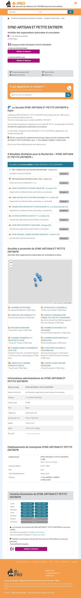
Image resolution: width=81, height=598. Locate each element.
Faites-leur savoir (38, 535)
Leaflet (55, 303)
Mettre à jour (48, 75)
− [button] (11, 265)
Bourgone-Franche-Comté (52, 18)
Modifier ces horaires (37, 532)
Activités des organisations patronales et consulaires (27, 18)
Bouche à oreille (49, 72)
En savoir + (64, 174)
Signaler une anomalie (18, 75)
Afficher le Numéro (23, 51)
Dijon (62, 18)
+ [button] (11, 262)
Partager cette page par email (20, 72)
